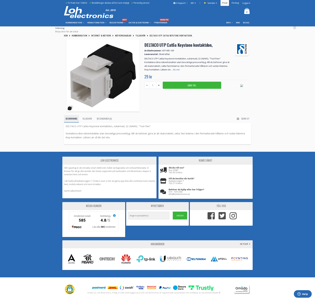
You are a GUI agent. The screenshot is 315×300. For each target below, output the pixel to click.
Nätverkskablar (123, 35)
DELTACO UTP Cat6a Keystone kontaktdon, (171, 35)
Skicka (180, 215)
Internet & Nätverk (101, 35)
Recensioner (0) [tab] (104, 118)
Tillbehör (141, 35)
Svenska (211, 3)
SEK (192, 3)
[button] (70, 289)
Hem (66, 35)
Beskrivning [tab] (71, 118)
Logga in (246, 3)
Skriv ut (245, 118)
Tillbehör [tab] (87, 118)
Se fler (244, 244)
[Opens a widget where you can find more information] (303, 294)
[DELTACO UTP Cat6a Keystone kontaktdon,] (102, 75)
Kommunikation (79, 35)
